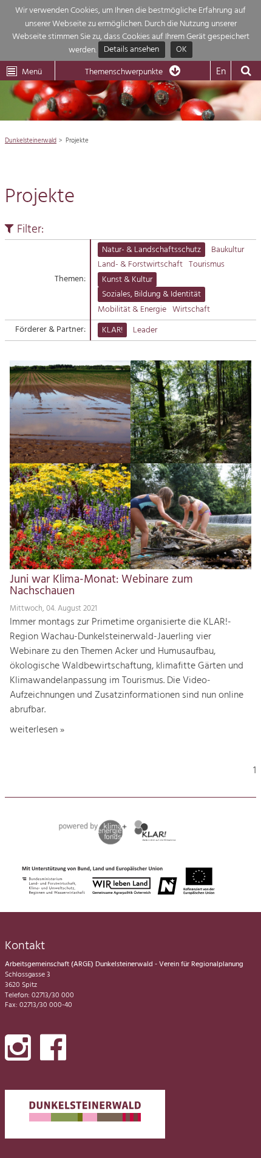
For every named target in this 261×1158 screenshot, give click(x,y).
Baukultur (227, 250)
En (221, 72)
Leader (145, 330)
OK (181, 50)
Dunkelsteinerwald (30, 140)
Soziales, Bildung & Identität (151, 294)
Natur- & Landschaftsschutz (151, 250)
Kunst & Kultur (127, 280)
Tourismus (207, 265)
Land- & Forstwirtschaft (140, 265)
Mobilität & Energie (132, 310)
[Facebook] (53, 1050)
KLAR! (112, 330)
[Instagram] (18, 1050)
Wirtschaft (191, 310)
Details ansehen (131, 50)
